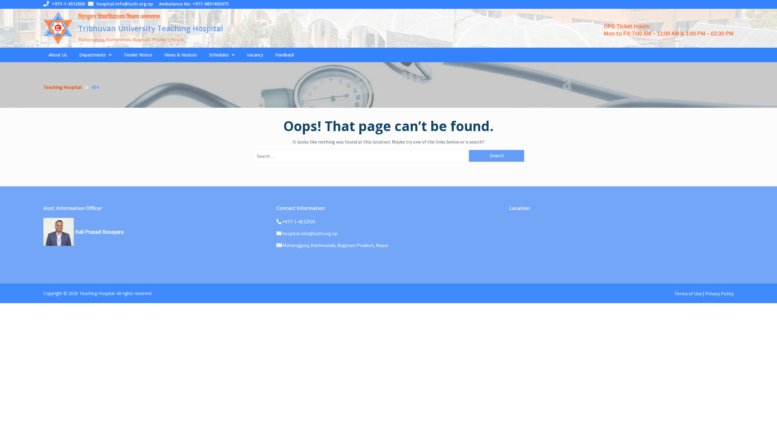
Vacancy (255, 55)
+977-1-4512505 (68, 4)
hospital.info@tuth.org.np (125, 4)
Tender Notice (138, 55)
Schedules (219, 55)
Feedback (284, 55)
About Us (58, 55)
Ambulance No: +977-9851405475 (194, 4)
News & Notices (181, 55)
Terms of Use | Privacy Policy (704, 293)
